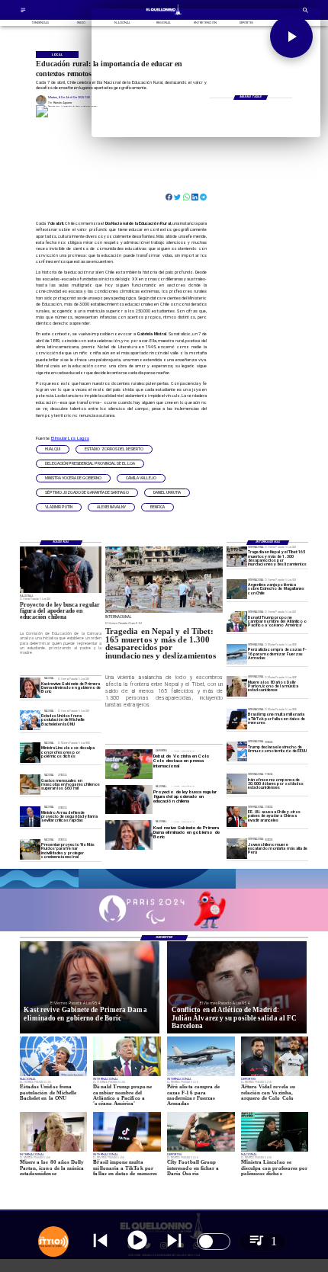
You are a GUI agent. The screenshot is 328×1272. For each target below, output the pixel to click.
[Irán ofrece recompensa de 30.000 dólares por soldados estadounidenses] (237, 784)
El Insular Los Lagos (70, 438)
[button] (52, 449)
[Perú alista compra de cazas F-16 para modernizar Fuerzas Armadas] (237, 654)
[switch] (213, 1241)
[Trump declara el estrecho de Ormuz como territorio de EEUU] (237, 752)
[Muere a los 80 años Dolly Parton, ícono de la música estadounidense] (237, 687)
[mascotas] (30, 784)
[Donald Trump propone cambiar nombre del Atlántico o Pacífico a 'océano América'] (237, 621)
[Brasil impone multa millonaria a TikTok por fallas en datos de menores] (237, 719)
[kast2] (30, 688)
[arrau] (30, 817)
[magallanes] (237, 589)
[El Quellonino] (23, 12)
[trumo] (237, 816)
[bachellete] (30, 720)
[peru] (237, 848)
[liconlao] (30, 752)
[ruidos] (30, 849)
